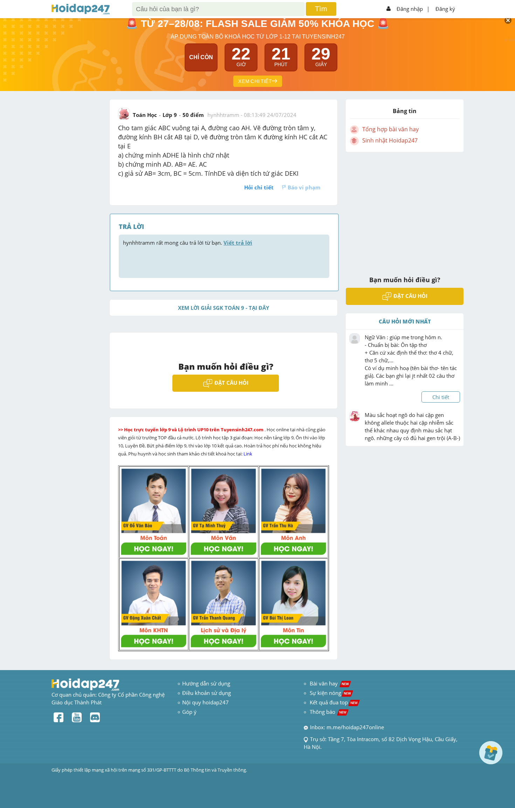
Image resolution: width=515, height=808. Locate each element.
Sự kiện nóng (330, 692)
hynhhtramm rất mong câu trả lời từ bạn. (187, 242)
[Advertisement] (405, 209)
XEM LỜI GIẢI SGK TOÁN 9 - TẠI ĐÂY (223, 307)
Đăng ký (445, 8)
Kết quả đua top (334, 702)
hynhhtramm (223, 114)
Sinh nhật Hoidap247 (390, 140)
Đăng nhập (410, 8)
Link (248, 454)
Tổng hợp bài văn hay (390, 129)
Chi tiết (440, 396)
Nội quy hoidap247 (205, 702)
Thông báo (328, 711)
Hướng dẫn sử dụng (206, 683)
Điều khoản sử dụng (206, 692)
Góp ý (189, 711)
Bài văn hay (328, 683)
